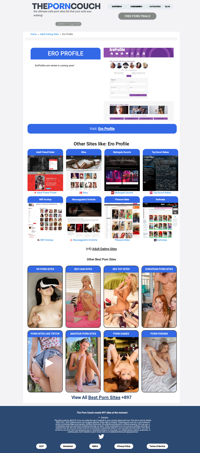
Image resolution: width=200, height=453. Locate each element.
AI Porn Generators (136, 6)
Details (104, 417)
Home (33, 34)
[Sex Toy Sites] (121, 300)
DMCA (95, 446)
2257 (41, 446)
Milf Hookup (45, 199)
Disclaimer (68, 446)
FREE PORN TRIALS (137, 16)
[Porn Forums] (159, 364)
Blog (167, 6)
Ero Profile (106, 129)
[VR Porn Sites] (45, 300)
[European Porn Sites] (159, 300)
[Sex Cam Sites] (83, 300)
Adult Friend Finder (45, 152)
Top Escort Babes (160, 152)
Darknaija (160, 199)
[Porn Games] (121, 364)
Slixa (83, 152)
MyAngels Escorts (122, 152)
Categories (155, 6)
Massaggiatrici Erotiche (83, 199)
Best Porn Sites (117, 6)
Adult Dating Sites (49, 34)
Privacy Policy (123, 446)
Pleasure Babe (122, 199)
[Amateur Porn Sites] (83, 364)
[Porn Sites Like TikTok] (45, 364)
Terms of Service (157, 446)
